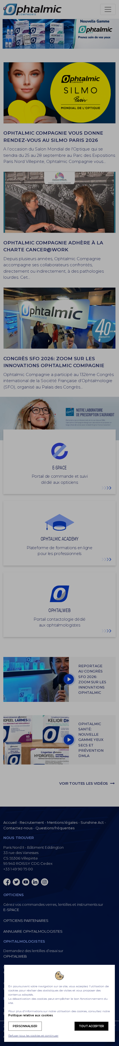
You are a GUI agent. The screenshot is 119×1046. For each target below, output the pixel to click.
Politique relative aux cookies (30, 1015)
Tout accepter (91, 1026)
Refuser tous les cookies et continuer (33, 1035)
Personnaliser (25, 1026)
